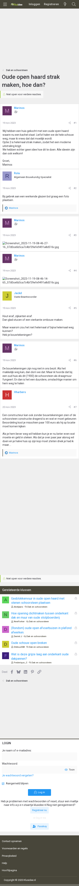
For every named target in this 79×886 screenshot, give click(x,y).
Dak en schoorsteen (37, 607)
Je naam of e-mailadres (16, 750)
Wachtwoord (9, 763)
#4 (75, 270)
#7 (75, 407)
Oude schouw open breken (29, 643)
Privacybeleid (9, 855)
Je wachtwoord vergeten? (18, 775)
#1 (75, 122)
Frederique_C (20, 662)
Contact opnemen (12, 841)
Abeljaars (18, 607)
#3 (75, 235)
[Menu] (5, 4)
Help (4, 863)
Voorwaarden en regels (15, 848)
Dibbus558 (19, 647)
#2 (75, 188)
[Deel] (69, 123)
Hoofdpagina (9, 870)
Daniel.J (18, 636)
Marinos (19, 107)
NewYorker (19, 621)
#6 (75, 360)
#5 (75, 308)
